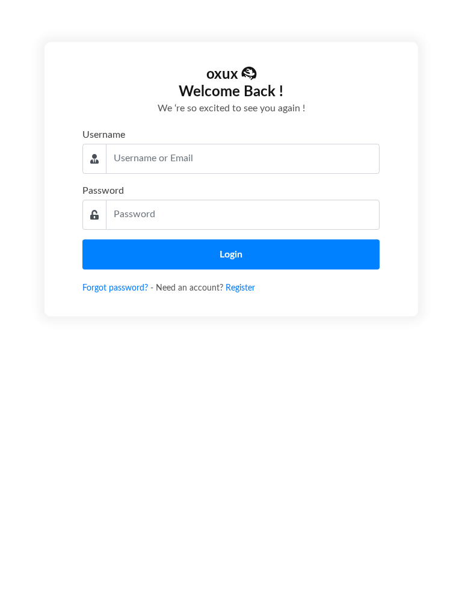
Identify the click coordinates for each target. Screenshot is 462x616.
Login (231, 254)
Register (240, 288)
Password (103, 191)
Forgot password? (116, 288)
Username (103, 135)
